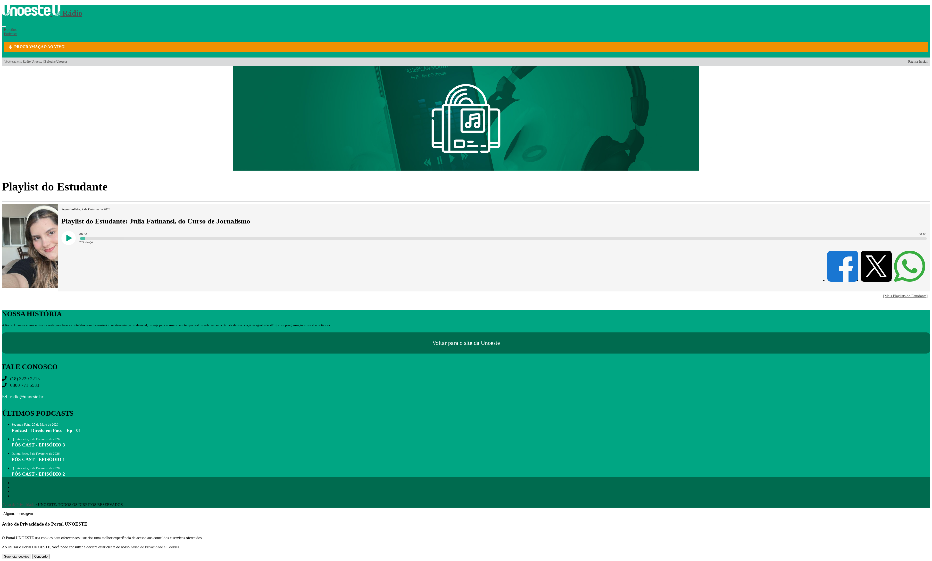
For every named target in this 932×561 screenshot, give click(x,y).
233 (81, 242)
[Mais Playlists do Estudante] (905, 296)
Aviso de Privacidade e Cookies (154, 547)
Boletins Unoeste (55, 61)
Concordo (41, 556)
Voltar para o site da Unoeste (466, 343)
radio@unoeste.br (26, 396)
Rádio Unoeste (32, 61)
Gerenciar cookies (16, 556)
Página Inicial (918, 61)
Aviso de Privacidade (18, 505)
